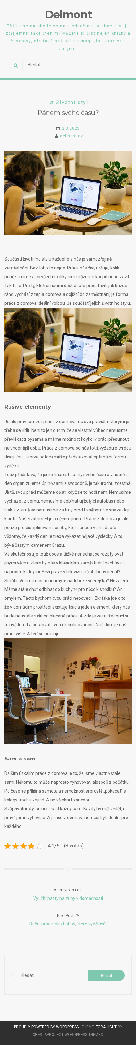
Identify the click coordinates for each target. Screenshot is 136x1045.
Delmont (68, 14)
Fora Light (106, 1027)
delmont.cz (71, 136)
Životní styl (72, 102)
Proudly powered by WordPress (47, 1027)
